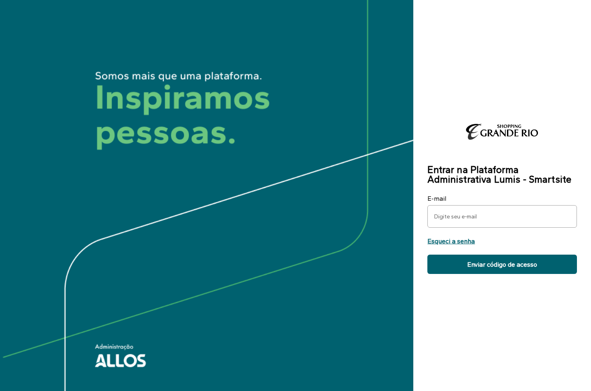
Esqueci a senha (451, 241)
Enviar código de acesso (502, 264)
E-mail (436, 198)
